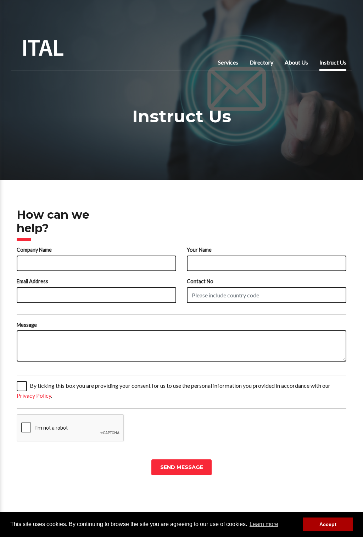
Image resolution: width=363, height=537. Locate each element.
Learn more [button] (264, 524)
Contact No (200, 281)
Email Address (32, 281)
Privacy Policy (34, 395)
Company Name (34, 250)
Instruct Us (332, 62)
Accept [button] (327, 524)
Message (27, 325)
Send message (181, 467)
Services (228, 62)
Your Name (199, 250)
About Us (296, 62)
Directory (261, 62)
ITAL (43, 48)
